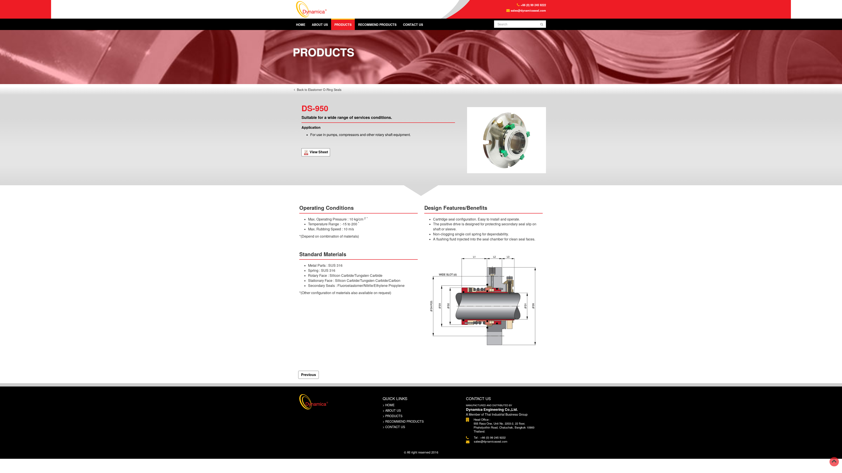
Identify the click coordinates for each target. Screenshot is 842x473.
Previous (308, 374)
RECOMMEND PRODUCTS (377, 24)
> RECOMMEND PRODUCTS (403, 421)
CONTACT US (413, 24)
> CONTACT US (394, 427)
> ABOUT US (392, 410)
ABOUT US (320, 24)
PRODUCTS (342, 24)
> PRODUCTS (392, 416)
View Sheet (318, 151)
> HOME (388, 405)
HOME (300, 24)
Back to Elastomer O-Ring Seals (318, 89)
